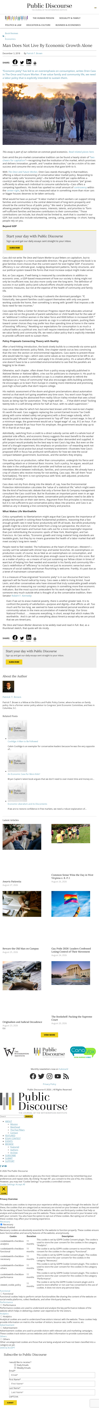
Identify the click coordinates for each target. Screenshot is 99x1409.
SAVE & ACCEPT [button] (7, 1347)
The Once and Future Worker (22, 171)
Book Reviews (11, 33)
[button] (15, 62)
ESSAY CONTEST (13, 1138)
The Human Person (43, 18)
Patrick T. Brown (34, 53)
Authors (14, 1149)
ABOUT (8, 1121)
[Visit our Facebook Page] (0, 1166)
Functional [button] (5, 1290)
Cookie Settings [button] (7, 1184)
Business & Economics (68, 25)
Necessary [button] (5, 1221)
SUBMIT (9, 1158)
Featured (14, 1147)
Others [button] (3, 1336)
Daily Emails (23, 1365)
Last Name (14, 1388)
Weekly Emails (24, 1367)
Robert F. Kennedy (21, 595)
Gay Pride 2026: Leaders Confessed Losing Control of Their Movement (71, 950)
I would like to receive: (20, 1362)
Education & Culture (38, 25)
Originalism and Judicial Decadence (23, 1021)
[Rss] (66, 1076)
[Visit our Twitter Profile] (3, 1166)
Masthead (15, 1127)
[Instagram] (49, 1076)
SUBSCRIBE (10, 1155)
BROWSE (9, 1144)
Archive (14, 1152)
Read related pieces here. (82, 151)
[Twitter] (41, 1076)
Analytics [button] (4, 1313)
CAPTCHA (13, 1396)
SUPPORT (9, 1161)
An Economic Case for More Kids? (24, 774)
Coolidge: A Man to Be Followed (23, 741)
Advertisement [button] (7, 1325)
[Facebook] (33, 1076)
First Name (15, 1379)
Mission (14, 1124)
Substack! (63, 1069)
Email (12, 1370)
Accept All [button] (20, 1184)
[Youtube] (58, 1076)
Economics (10, 39)
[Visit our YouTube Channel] (5, 1166)
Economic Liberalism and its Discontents (27, 804)
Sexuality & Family (69, 18)
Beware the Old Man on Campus (21, 948)
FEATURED (10, 1135)
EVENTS (9, 1141)
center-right (13, 190)
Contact (14, 1132)
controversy (80, 187)
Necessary (8, 1224)
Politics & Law (13, 25)
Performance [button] (6, 1302)
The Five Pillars (17, 1129)
